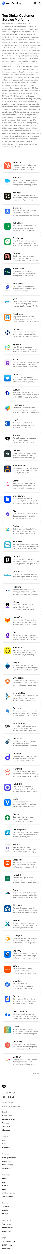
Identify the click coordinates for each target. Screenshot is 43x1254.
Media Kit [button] (5, 1214)
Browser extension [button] (9, 1119)
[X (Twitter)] (3, 1092)
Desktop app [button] (7, 1116)
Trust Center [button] (6, 1224)
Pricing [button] (4, 1179)
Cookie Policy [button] (7, 1231)
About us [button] (5, 1207)
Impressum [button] (6, 1249)
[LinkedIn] (6, 1092)
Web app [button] (5, 1123)
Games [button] (4, 1144)
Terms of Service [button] (8, 1241)
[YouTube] (10, 1092)
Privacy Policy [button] (7, 1228)
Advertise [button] (5, 1168)
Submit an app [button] (7, 1165)
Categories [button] (6, 1147)
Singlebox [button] (6, 1130)
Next (34, 1073)
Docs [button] (4, 1182)
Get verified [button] (6, 1161)
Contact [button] (5, 1186)
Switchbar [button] (6, 1126)
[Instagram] (14, 1092)
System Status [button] (7, 1196)
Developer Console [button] (9, 1158)
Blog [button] (4, 1189)
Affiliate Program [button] (8, 1193)
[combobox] (13, 1097)
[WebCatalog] (4, 1086)
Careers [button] (5, 1210)
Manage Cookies (7, 1102)
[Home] (11, 3)
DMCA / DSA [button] (7, 1245)
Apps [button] (4, 1140)
